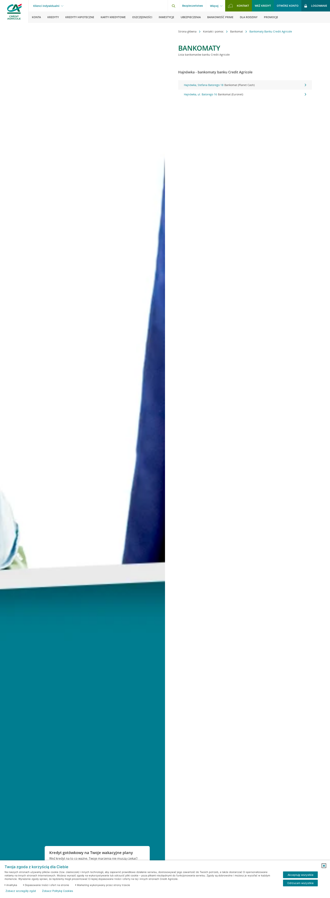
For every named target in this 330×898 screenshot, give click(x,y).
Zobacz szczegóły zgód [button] (21, 890)
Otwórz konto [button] (287, 5)
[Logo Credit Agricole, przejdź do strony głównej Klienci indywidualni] (14, 11)
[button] (323, 865)
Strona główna (187, 31)
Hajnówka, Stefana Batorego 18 (219, 85)
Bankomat (237, 31)
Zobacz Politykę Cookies (57, 890)
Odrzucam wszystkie (300, 883)
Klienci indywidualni (46, 5)
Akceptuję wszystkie (300, 874)
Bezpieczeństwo (192, 5)
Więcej (214, 5)
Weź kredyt (263, 5)
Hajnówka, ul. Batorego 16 (213, 94)
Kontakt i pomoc (213, 31)
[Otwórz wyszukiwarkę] (173, 5)
